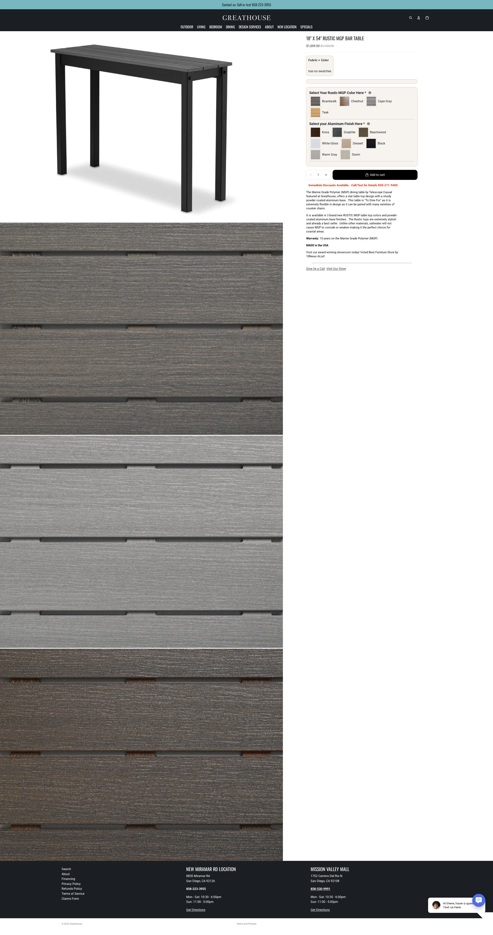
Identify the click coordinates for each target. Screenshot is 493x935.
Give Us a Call (315, 269)
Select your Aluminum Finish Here (350, 123)
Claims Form (70, 899)
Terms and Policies (246, 923)
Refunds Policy (72, 889)
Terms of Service (73, 894)
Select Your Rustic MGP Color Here (351, 92)
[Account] (418, 17)
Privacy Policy (71, 884)
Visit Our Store (336, 269)
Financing (68, 879)
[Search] (410, 17)
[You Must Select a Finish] (369, 92)
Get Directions (195, 910)
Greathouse (76, 923)
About (66, 874)
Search (66, 869)
